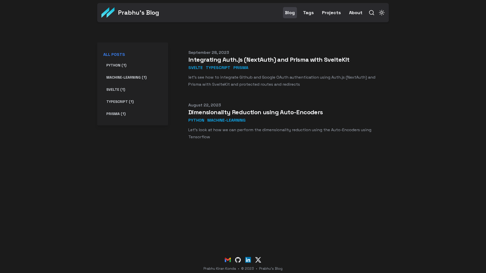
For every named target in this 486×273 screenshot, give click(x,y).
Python (196, 120)
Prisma (240, 67)
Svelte (195, 67)
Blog (290, 12)
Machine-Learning (226, 120)
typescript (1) (120, 101)
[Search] (372, 13)
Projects (331, 12)
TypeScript (218, 67)
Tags (308, 12)
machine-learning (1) (126, 77)
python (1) (116, 65)
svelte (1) (115, 89)
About (355, 12)
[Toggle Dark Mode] (382, 13)
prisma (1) (116, 113)
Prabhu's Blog (270, 268)
